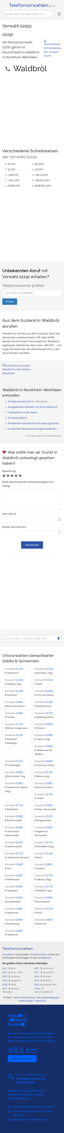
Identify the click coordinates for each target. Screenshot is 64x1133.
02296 (14, 691)
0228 (9, 984)
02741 (14, 761)
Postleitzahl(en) (17, 418)
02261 (43, 816)
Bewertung (9, 471)
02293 (14, 669)
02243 (43, 908)
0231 (43, 968)
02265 (14, 735)
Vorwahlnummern (38, 954)
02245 (43, 853)
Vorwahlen (7, 954)
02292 (14, 680)
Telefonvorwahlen (32, 5)
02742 (14, 724)
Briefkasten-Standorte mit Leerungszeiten (33, 423)
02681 (43, 805)
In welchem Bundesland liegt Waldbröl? (32, 428)
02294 (43, 669)
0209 (45, 984)
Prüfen (10, 301)
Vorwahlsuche (44, 957)
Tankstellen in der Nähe (22, 412)
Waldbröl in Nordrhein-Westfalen (32, 390)
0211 (44, 972)
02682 (43, 691)
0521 (42, 980)
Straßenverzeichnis (28, 401)
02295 (43, 702)
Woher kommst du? (14, 527)
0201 (12, 972)
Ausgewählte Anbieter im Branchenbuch (32, 407)
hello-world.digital (22, 1058)
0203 (11, 976)
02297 (43, 713)
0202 (11, 980)
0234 (42, 976)
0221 (8, 968)
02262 (43, 680)
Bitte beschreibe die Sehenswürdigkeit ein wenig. (28, 484)
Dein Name (9, 513)
